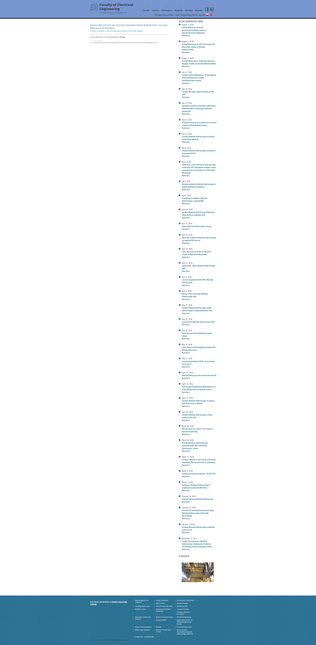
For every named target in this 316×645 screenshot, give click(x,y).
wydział (140, 31)
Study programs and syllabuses (142, 601)
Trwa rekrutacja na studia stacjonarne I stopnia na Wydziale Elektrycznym (196, 253)
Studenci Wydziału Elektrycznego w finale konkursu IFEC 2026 (197, 416)
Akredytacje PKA (182, 606)
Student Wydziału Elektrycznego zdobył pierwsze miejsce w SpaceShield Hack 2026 (197, 309)
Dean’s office (160, 603)
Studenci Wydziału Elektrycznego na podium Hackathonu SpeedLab (198, 137)
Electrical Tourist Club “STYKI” (163, 631)
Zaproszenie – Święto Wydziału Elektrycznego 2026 (198, 267)
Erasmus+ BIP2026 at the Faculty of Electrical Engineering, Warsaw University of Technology (199, 461)
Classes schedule (182, 603)
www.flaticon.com (121, 640)
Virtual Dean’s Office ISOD (185, 600)
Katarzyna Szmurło (120, 31)
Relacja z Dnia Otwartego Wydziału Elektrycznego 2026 (195, 295)
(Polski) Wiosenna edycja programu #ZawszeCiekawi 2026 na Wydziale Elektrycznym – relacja (195, 445)
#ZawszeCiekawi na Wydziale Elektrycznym (197, 499)
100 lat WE (132, 31)
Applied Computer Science (164, 617)
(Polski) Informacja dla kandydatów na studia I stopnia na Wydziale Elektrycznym (199, 123)
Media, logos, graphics (142, 630)
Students (178, 10)
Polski (122, 37)
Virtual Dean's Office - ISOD (167, 15)
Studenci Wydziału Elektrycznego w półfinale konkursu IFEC (198, 528)
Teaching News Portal (142, 606)
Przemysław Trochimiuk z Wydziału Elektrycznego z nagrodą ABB (194, 199)
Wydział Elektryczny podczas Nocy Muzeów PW (199, 375)
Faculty (146, 10)
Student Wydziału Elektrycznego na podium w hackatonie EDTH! (199, 152)
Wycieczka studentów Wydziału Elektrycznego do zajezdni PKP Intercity (199, 238)
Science (155, 10)
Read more (186, 35)
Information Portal (189, 15)
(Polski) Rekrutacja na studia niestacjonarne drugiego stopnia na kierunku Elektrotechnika (199, 62)
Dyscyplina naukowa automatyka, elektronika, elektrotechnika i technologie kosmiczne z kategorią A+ (199, 108)
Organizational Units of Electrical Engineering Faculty (184, 622)
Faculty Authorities (162, 600)
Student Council (140, 609)
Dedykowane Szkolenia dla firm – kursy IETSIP (198, 473)
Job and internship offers (164, 606)
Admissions (166, 10)
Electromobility (161, 620)
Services (189, 10)
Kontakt (198, 10)
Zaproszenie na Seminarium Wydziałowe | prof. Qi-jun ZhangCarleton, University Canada (199, 388)
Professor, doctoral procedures (183, 613)
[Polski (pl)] (207, 14)
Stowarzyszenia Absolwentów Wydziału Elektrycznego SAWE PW (185, 632)
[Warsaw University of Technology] (116, 5)
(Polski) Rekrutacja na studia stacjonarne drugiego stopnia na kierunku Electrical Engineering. (194, 30)
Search (202, 15)
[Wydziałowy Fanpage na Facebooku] (207, 7)
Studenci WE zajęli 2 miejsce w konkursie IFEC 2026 (198, 93)
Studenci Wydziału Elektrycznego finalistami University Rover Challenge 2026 (198, 213)
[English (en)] (211, 14)
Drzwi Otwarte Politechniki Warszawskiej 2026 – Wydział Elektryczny (199, 348)
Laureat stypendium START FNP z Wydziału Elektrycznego (197, 281)
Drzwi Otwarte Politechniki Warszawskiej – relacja (197, 334)
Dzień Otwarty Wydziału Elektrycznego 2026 (198, 322)
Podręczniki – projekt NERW (144, 637)
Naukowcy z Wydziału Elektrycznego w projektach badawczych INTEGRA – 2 (196, 486)
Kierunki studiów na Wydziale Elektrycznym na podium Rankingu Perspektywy (199, 185)
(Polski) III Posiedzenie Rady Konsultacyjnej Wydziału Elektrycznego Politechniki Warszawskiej (198, 513)
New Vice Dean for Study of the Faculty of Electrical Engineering (197, 430)
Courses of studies (183, 609)
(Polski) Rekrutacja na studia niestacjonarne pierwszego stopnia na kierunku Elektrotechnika (198, 47)
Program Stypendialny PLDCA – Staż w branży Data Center (198, 362)
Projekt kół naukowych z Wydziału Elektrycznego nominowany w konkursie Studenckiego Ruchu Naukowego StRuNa (197, 544)
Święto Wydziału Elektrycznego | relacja (196, 226)
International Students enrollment (163, 610)
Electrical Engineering (184, 617)
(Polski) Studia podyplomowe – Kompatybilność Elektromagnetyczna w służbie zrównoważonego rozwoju (199, 78)
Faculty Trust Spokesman (143, 627)
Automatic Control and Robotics (143, 618)
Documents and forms (184, 627)
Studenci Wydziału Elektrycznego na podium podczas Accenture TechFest (198, 402)
